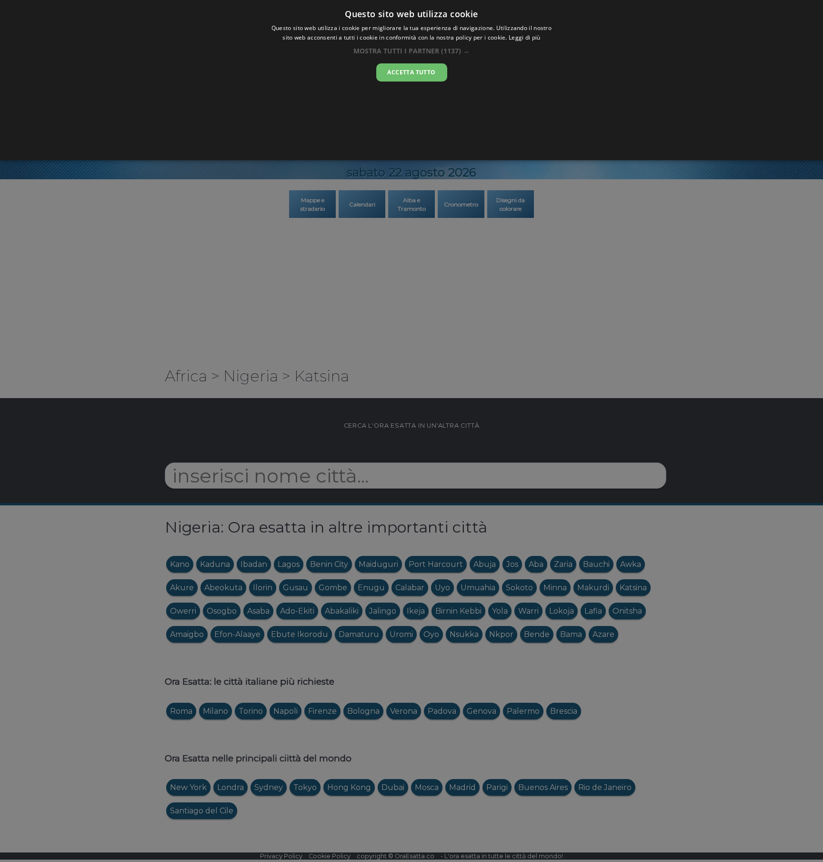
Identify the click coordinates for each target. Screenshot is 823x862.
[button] (411, 50)
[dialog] (411, 80)
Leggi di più (525, 37)
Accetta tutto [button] (411, 72)
